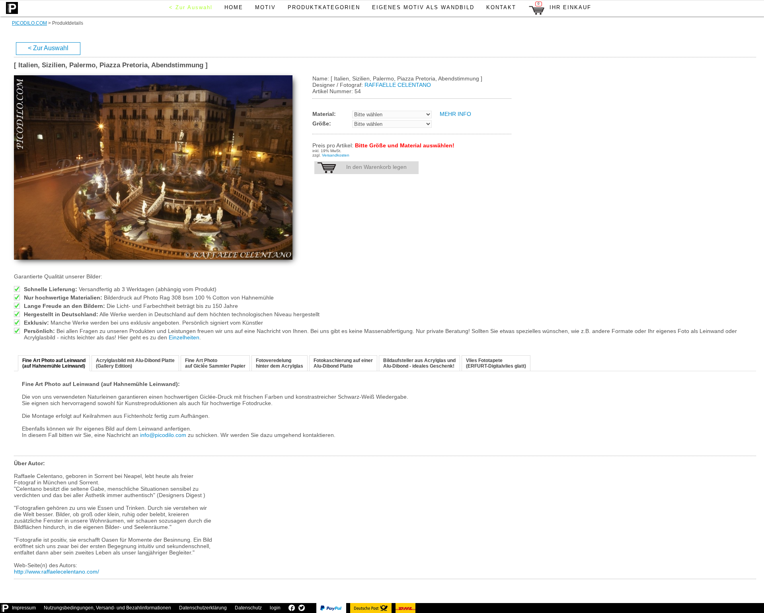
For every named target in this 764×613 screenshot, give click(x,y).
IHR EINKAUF (565, 6)
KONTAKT (501, 7)
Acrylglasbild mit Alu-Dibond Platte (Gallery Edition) (135, 363)
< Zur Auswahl (190, 7)
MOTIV (265, 7)
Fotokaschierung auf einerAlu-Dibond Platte (343, 363)
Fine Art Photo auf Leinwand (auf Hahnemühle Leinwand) (54, 363)
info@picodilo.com (163, 435)
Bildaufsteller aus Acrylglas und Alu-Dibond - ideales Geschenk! (419, 363)
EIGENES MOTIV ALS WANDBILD (423, 7)
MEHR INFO (455, 114)
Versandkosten (335, 155)
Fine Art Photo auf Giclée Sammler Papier (215, 363)
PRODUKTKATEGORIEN (324, 7)
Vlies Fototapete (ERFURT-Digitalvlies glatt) (496, 363)
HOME (233, 7)
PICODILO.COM (29, 23)
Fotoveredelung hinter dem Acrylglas (279, 363)
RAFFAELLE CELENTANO (397, 85)
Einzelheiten (184, 337)
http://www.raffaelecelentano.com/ (56, 571)
